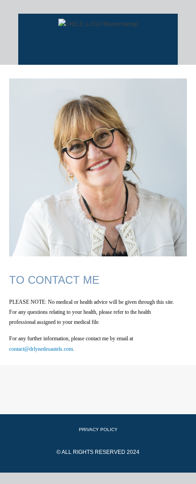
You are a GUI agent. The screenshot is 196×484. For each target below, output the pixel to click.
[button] (98, 47)
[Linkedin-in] (110, 397)
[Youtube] (85, 397)
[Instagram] (135, 397)
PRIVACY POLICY (98, 429)
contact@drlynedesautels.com (41, 349)
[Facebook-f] (60, 397)
